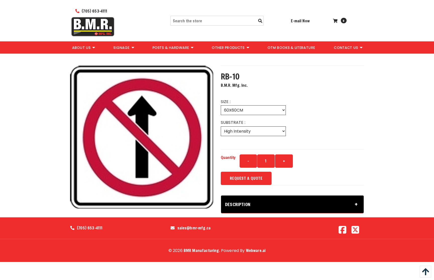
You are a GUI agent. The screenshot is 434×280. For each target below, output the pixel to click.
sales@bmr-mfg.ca (194, 227)
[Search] (260, 21)
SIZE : (226, 102)
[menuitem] (83, 47)
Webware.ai (256, 250)
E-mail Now (300, 20)
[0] (336, 20)
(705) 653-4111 (94, 11)
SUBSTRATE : (233, 122)
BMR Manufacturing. (202, 250)
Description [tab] (237, 204)
